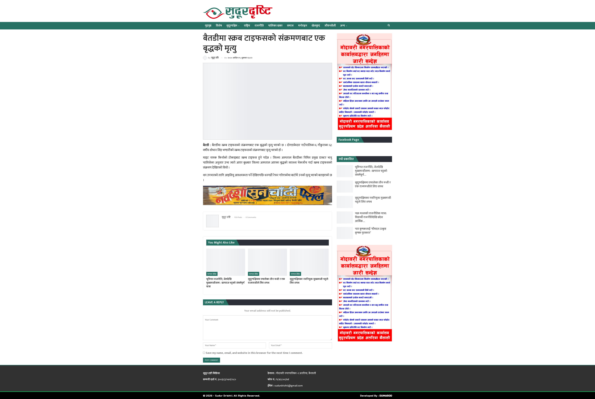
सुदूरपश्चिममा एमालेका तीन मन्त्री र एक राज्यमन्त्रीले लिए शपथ (373, 184)
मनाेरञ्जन (302, 25)
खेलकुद (316, 25)
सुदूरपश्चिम (231, 25)
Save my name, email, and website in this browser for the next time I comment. (254, 353)
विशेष (219, 25)
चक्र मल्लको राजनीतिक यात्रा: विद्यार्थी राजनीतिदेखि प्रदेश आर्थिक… (371, 217)
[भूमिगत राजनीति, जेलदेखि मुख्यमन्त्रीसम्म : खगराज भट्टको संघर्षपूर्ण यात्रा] (225, 262)
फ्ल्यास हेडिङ (211, 274)
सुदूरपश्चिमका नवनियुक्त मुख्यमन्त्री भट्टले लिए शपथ (373, 199)
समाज (290, 25)
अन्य (342, 25)
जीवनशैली (330, 25)
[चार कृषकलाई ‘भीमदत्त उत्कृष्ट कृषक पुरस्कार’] (345, 233)
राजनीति (259, 25)
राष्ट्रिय (247, 25)
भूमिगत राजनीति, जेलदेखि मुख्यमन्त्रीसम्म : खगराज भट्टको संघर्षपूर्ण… (371, 171)
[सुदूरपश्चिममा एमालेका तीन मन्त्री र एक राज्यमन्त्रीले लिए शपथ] (267, 262)
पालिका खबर (275, 25)
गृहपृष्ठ (208, 25)
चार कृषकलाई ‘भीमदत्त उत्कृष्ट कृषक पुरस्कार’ (370, 230)
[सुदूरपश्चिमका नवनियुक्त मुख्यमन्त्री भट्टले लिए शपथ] (309, 262)
